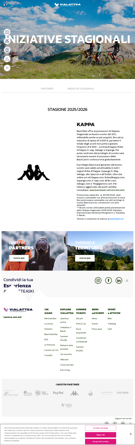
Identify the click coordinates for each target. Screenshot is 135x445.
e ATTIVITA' (114, 311)
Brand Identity (51, 334)
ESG (46, 339)
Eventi (95, 323)
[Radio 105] (42, 392)
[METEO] (7, 59)
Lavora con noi (12, 317)
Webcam (64, 359)
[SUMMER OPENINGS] (7, 41)
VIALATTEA (67, 311)
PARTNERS (47, 89)
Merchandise (50, 318)
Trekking (112, 323)
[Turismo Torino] (67, 404)
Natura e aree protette (66, 347)
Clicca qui (19, 258)
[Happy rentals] (107, 392)
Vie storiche (66, 354)
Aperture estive (64, 320)
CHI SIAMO (48, 311)
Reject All (101, 435)
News (94, 318)
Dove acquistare (81, 330)
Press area (97, 329)
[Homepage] (67, 4)
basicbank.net (117, 218)
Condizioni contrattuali (81, 339)
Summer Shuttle (64, 338)
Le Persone (49, 344)
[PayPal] (59, 392)
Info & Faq (65, 370)
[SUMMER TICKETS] (7, 68)
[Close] (131, 434)
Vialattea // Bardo (65, 329)
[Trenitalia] (11, 392)
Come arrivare (67, 364)
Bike (110, 318)
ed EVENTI (98, 311)
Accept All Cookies (101, 441)
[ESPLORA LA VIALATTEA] (7, 32)
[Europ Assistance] (26, 392)
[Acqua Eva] (91, 392)
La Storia (48, 323)
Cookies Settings (100, 428)
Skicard (79, 318)
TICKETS (81, 311)
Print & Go (81, 323)
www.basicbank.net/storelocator (107, 190)
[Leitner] (123, 392)
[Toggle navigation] (131, 5)
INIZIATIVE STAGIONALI (81, 89)
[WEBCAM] (7, 50)
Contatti (48, 355)
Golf (110, 329)
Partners (48, 329)
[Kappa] (75, 392)
